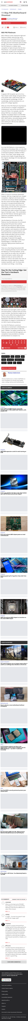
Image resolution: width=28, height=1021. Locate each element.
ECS (15, 363)
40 (12, 343)
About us (4, 1003)
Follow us (16, 27)
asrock (19, 363)
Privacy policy (5, 991)
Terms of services (17, 285)
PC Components (5, 9)
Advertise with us (6, 1000)
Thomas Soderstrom (12, 18)
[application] (14, 135)
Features (4, 19)
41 (15, 343)
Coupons (4, 1006)
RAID (22, 356)
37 (3, 343)
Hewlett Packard (19, 359)
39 (9, 343)
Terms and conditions (7, 985)
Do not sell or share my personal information (12, 1012)
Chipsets (19, 9)
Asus (12, 356)
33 (15, 341)
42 (18, 343)
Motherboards (13, 9)
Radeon (4, 363)
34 (18, 341)
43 (21, 343)
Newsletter (24, 27)
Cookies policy (5, 994)
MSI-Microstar (5, 356)
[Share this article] (2, 27)
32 (12, 341)
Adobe (3, 359)
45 (11, 345)
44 (24, 343)
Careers (3, 1009)
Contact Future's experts (7, 988)
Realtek (17, 356)
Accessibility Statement (7, 997)
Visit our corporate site (12, 975)
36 (24, 341)
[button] (26, 2)
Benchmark (10, 359)
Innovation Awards (13, 5)
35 (21, 341)
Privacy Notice (19, 287)
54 (17, 345)
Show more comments (13, 962)
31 (9, 341)
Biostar (10, 363)
